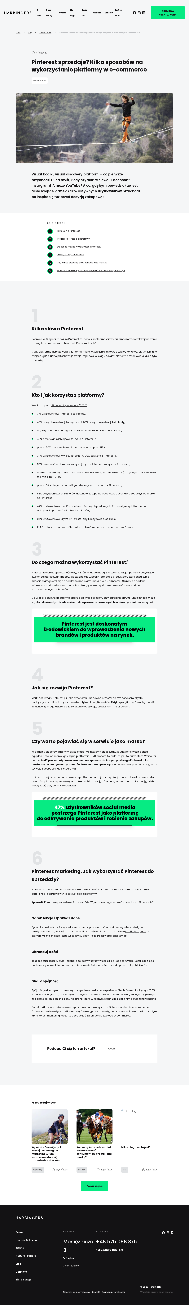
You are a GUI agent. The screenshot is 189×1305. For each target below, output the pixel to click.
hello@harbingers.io (109, 1250)
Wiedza (97, 12)
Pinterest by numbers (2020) (69, 405)
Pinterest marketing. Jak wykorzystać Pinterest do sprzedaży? (91, 270)
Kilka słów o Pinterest (68, 231)
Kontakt (108, 12)
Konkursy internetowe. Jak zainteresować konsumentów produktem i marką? (94, 1152)
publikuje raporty (135, 931)
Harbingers (17, 13)
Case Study (49, 13)
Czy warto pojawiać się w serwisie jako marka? (82, 262)
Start (18, 32)
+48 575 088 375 (116, 1241)
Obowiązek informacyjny (76, 1292)
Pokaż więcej (95, 1186)
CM (124, 1169)
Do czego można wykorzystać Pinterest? (79, 246)
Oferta (62, 12)
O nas (39, 13)
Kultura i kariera (26, 1256)
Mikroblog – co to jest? (136, 1147)
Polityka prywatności (113, 1292)
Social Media (45, 32)
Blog (30, 32)
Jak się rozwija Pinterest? (70, 254)
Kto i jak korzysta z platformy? (73, 238)
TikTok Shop (118, 13)
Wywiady (37, 1169)
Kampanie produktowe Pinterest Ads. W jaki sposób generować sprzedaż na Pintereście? (99, 902)
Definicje (21, 1271)
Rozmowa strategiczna (167, 12)
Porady (81, 1169)
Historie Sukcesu (26, 1240)
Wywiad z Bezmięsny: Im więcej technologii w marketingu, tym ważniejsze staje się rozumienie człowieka (47, 1153)
